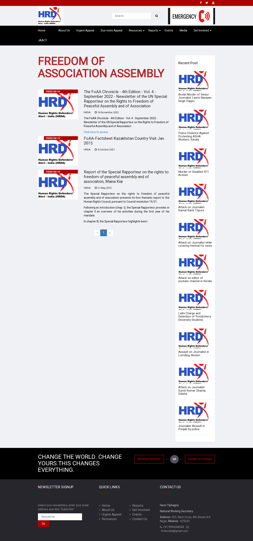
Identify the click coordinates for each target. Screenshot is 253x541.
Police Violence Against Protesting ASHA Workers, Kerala (193, 136)
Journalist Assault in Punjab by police (191, 427)
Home (41, 30)
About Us (64, 30)
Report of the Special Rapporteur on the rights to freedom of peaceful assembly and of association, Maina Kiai (126, 176)
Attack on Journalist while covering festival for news (195, 244)
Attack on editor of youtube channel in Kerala (195, 279)
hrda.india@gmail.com (174, 531)
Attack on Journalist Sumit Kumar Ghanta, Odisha (192, 390)
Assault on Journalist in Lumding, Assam (193, 353)
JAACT (42, 40)
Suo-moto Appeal (111, 30)
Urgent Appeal (85, 30)
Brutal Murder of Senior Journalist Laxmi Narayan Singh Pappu (194, 97)
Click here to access (96, 132)
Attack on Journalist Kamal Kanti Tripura (191, 209)
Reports (153, 30)
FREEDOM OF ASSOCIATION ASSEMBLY (60, 91)
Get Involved (201, 30)
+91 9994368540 (173, 527)
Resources (135, 30)
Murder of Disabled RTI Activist (193, 173)
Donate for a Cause (200, 459)
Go (43, 524)
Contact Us (139, 519)
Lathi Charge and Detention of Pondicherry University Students (194, 316)
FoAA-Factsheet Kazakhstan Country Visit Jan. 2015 (124, 141)
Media (183, 30)
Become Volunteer (149, 459)
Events (169, 30)
